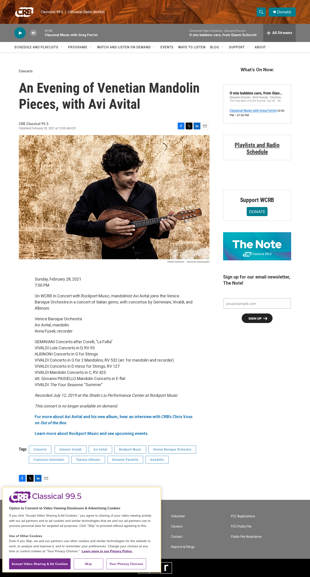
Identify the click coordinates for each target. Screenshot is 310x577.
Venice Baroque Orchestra (172, 449)
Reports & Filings (183, 547)
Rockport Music (130, 449)
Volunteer (178, 516)
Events (167, 47)
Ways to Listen (192, 47)
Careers (176, 526)
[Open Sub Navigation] (62, 47)
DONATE (257, 211)
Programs (77, 47)
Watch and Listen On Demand (124, 47)
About (260, 47)
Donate (284, 12)
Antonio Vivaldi (70, 449)
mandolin (157, 459)
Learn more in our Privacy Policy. (107, 551)
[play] (20, 33)
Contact (176, 536)
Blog (214, 47)
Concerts (26, 71)
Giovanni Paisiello (125, 459)
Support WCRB (257, 200)
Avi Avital (100, 449)
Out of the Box (53, 422)
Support (237, 47)
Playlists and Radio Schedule (257, 148)
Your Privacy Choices (126, 564)
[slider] (41, 32)
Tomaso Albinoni (88, 459)
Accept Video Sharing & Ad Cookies (40, 564)
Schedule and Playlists (36, 47)
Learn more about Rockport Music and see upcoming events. (91, 433)
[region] (81, 529)
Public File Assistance (246, 536)
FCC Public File (241, 526)
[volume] (33, 33)
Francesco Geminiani (49, 459)
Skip (88, 564)
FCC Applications (243, 516)
